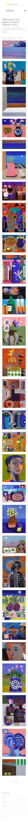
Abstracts (5, 38)
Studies (20, 38)
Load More (14, 781)
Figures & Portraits (7, 37)
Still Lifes (17, 37)
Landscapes (13, 38)
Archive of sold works (8, 39)
